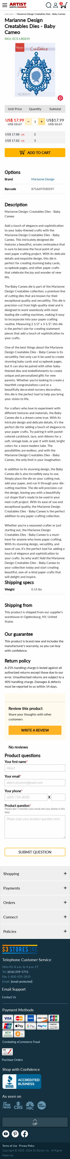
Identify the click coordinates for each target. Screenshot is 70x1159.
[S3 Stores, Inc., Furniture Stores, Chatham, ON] (21, 1081)
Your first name (15, 761)
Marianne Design (42, 179)
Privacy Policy (26, 1145)
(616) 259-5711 (18, 971)
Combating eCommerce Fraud (21, 1041)
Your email (12, 776)
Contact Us (9, 997)
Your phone (13, 791)
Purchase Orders (12, 1059)
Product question (17, 805)
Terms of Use (9, 1145)
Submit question (35, 852)
